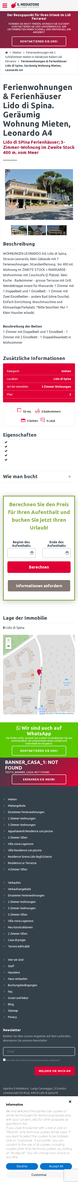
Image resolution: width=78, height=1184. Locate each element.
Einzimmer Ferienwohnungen (26, 812)
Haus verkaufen (17, 978)
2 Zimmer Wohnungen (22, 818)
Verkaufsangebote (19, 889)
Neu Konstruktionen (20, 927)
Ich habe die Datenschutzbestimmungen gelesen (32, 1060)
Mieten (17, 52)
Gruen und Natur (18, 998)
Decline (22, 1166)
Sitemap (13, 1010)
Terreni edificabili (19, 946)
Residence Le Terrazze (22, 863)
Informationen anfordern (39, 585)
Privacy (12, 1017)
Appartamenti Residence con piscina (30, 831)
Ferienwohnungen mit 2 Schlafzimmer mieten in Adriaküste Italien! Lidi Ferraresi (33, 57)
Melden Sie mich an (55, 1071)
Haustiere (14, 972)
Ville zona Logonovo (20, 844)
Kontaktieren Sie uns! (39, 41)
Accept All (56, 1166)
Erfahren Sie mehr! (39, 779)
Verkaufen (14, 882)
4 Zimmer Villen (17, 869)
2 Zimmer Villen (17, 933)
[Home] (25, 5)
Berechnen (39, 567)
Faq (10, 991)
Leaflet (50, 713)
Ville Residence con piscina (25, 850)
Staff (11, 966)
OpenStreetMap (60, 713)
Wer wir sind (15, 959)
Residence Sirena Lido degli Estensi (30, 856)
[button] (39, 672)
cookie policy (37, 1123)
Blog (11, 1004)
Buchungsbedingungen (22, 985)
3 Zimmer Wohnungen (22, 824)
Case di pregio (17, 940)
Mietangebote (17, 805)
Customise (39, 1175)
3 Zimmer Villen (17, 837)
